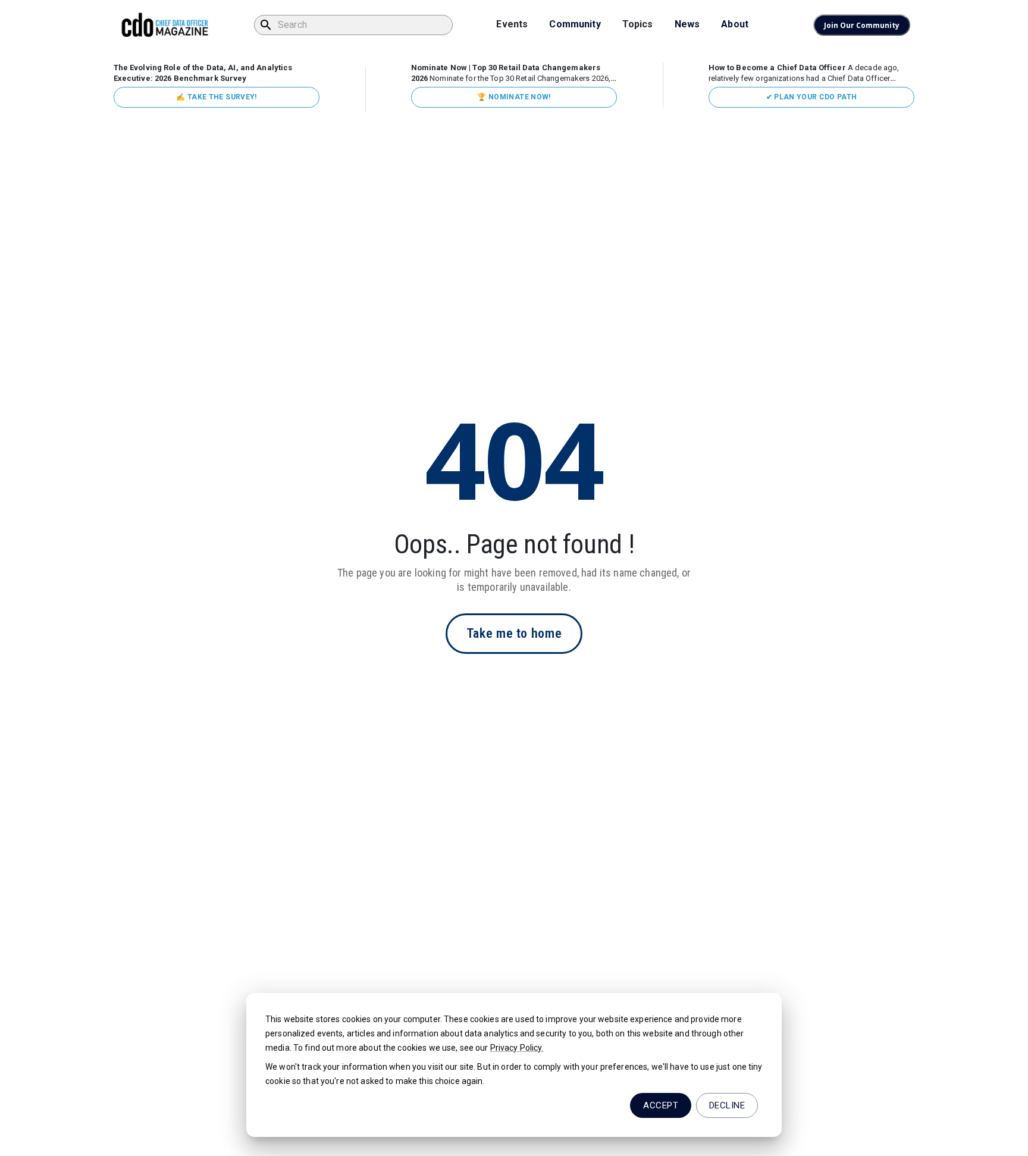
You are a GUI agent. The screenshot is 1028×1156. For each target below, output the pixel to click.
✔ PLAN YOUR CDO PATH (811, 97)
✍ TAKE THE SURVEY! (216, 97)
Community (574, 24)
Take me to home (514, 633)
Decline (727, 1105)
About (734, 24)
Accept (660, 1105)
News (687, 24)
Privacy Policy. (517, 1047)
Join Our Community (862, 25)
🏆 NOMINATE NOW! (513, 97)
